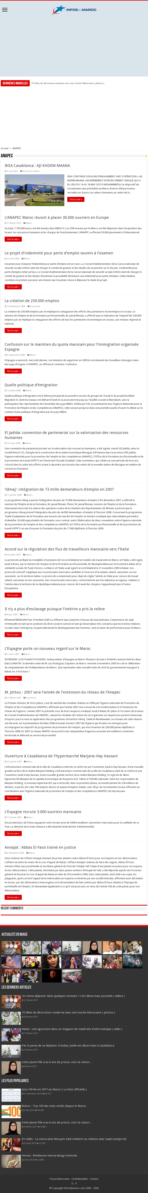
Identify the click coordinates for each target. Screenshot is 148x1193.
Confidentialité (79, 1178)
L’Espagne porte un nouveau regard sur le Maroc (48, 648)
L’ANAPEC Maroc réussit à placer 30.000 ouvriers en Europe (57, 217)
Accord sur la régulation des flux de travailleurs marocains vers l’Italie (67, 549)
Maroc (37, 171)
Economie (28, 171)
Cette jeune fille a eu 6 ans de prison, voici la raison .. (57, 1062)
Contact (94, 1178)
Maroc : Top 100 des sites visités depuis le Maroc (54, 1106)
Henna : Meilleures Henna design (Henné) (49, 1155)
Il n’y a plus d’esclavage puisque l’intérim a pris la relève (55, 609)
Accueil (4, 148)
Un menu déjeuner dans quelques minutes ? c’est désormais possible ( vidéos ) (73, 996)
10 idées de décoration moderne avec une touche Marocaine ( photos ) (68, 1012)
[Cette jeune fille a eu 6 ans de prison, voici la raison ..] (11, 1128)
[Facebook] (76, 1183)
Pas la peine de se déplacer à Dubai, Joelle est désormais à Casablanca (68, 1045)
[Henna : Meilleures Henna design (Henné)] (11, 1161)
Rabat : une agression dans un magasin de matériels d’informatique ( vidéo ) (70, 83)
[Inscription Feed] (146, 156)
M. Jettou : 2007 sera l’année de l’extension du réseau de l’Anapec (62, 692)
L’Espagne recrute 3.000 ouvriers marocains (43, 811)
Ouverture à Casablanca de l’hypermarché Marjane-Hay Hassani (61, 756)
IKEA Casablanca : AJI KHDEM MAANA (37, 165)
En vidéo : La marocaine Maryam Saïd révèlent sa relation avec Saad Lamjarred (74, 1139)
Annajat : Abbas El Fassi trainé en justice (40, 847)
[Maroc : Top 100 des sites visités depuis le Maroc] (11, 1111)
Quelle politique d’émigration (31, 385)
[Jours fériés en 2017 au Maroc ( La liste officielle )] (11, 1095)
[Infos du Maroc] (74, 9)
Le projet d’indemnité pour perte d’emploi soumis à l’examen (59, 253)
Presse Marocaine (59, 1178)
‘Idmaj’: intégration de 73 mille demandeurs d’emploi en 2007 (59, 489)
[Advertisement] (74, 45)
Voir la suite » (76, 199)
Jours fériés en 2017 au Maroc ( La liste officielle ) (54, 1089)
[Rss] (72, 1183)
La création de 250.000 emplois (32, 300)
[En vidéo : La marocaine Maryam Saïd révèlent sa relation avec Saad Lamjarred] (11, 1144)
